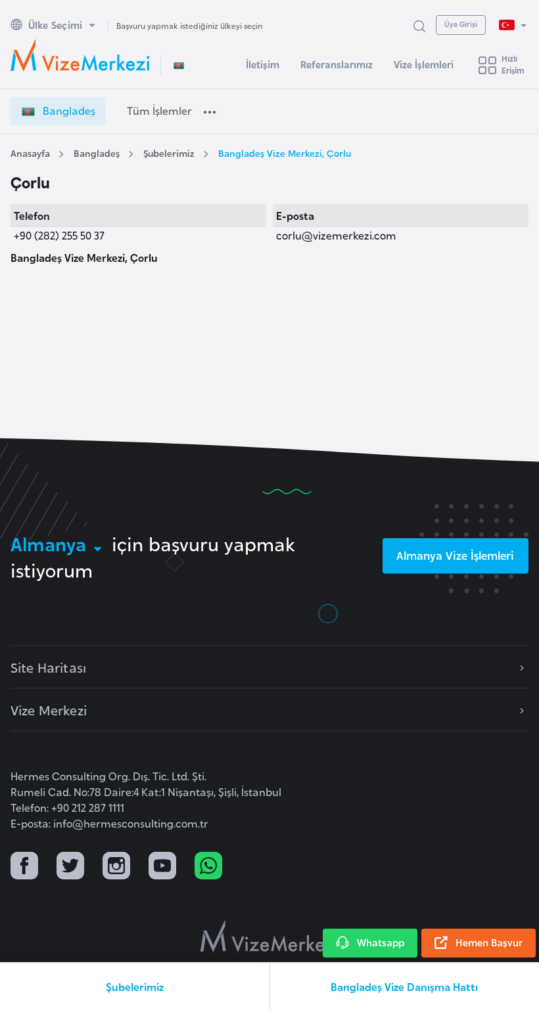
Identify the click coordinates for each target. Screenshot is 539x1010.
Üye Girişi (460, 23)
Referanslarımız (336, 64)
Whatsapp (380, 942)
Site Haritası (48, 667)
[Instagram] (116, 867)
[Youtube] (162, 867)
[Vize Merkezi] (80, 55)
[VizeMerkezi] (269, 935)
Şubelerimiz (169, 152)
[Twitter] (70, 867)
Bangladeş (97, 152)
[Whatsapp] (208, 867)
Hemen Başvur (489, 942)
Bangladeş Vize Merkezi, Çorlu (284, 152)
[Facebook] (24, 867)
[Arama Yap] (419, 25)
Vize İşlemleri (424, 64)
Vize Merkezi (49, 709)
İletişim (262, 64)
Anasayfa (30, 152)
